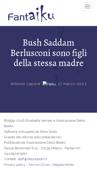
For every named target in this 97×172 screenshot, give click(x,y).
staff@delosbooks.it (32, 159)
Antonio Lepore (25, 84)
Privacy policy (14, 164)
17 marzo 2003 (72, 84)
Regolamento (63, 164)
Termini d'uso (39, 164)
